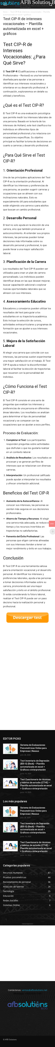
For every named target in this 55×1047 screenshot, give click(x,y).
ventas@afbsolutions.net (34, 990)
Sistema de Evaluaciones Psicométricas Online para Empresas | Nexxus (33, 748)
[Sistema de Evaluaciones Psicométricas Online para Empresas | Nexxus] (10, 749)
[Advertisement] (26, 677)
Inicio (5, 12)
